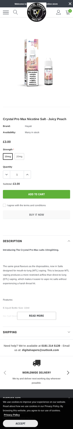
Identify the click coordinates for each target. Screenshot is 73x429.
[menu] (6, 12)
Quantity (7, 166)
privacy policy (12, 414)
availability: (9, 132)
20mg (19, 156)
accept (20, 424)
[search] (15, 12)
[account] (58, 12)
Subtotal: (7, 184)
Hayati (28, 126)
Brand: (7, 126)
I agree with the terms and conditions (26, 205)
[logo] (36, 12)
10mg (8, 156)
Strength (8, 149)
